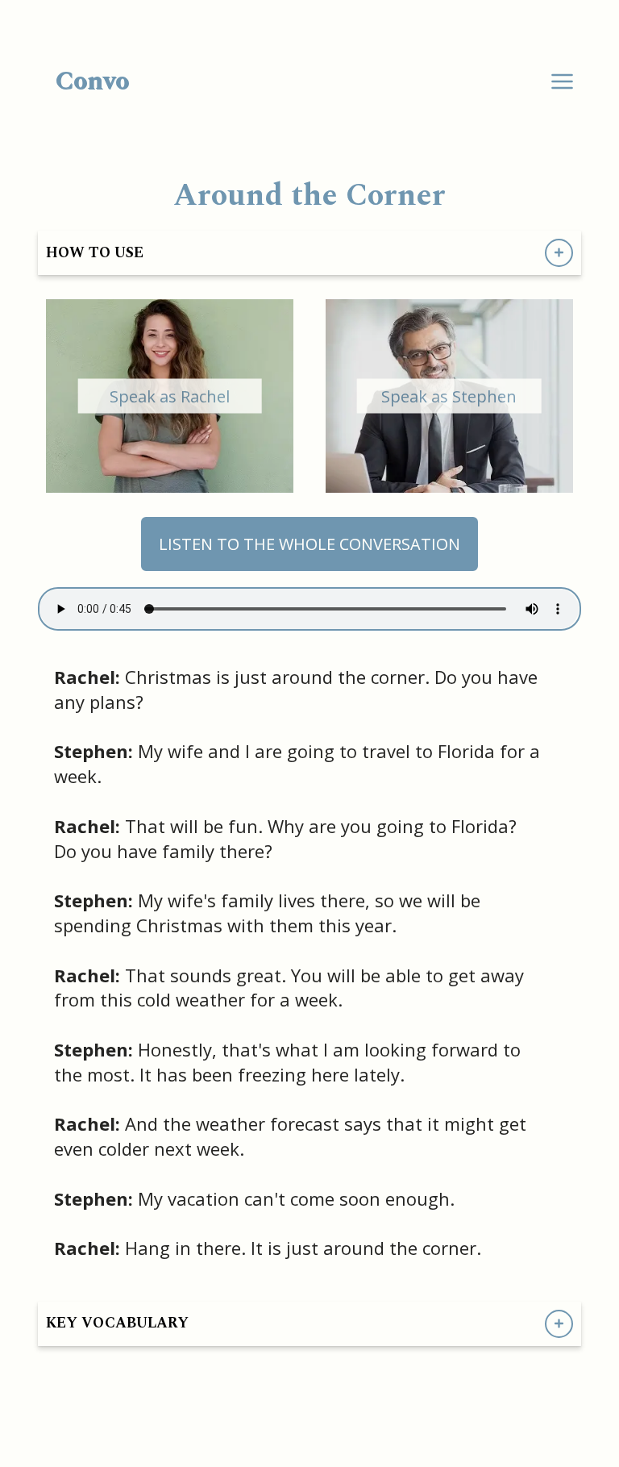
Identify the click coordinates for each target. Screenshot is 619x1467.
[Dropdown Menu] (562, 82)
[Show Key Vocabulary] (559, 1324)
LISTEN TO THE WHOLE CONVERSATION (309, 544)
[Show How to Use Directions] (559, 253)
